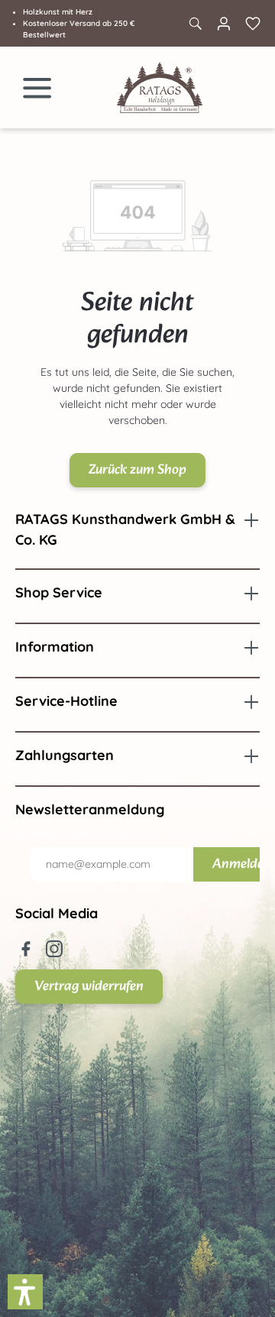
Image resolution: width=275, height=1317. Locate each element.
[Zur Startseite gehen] (159, 87)
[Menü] (37, 87)
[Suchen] (194, 24)
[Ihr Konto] (223, 24)
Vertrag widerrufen (89, 986)
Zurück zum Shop (137, 470)
